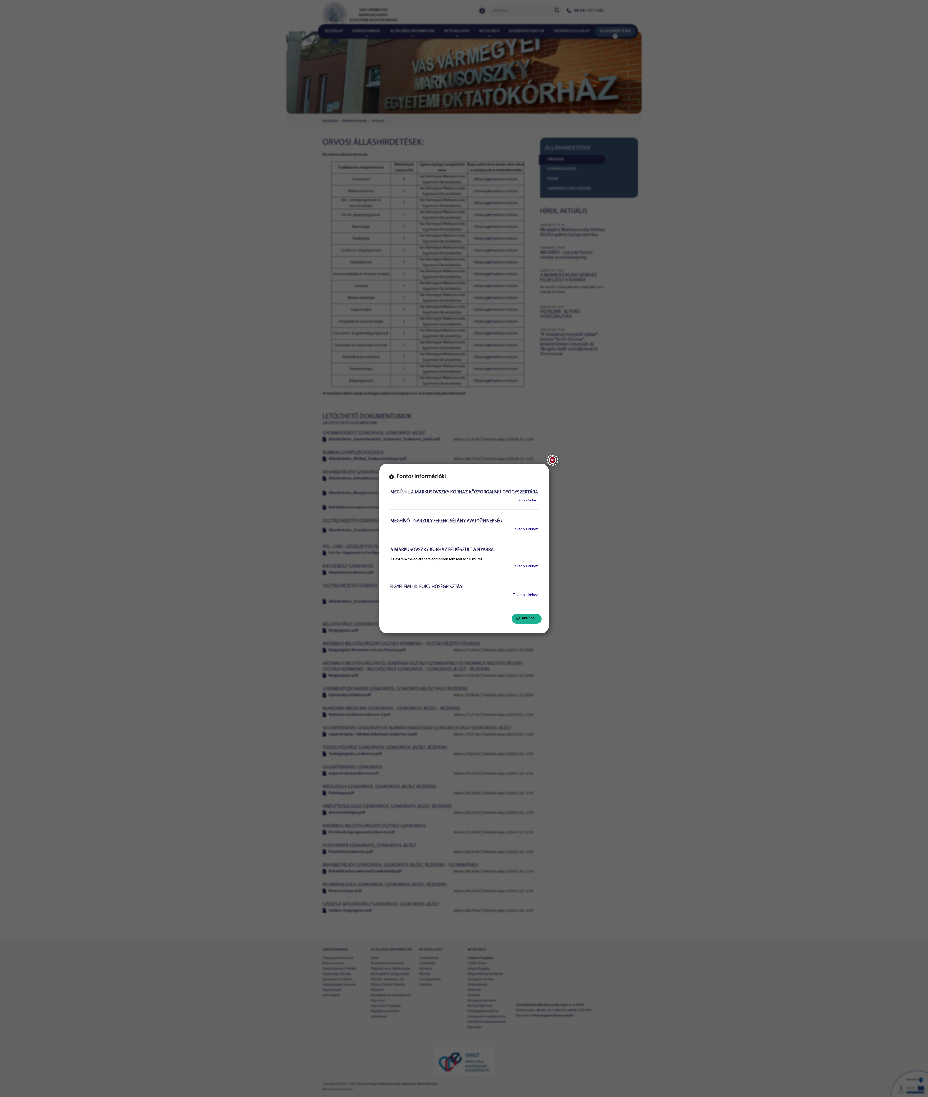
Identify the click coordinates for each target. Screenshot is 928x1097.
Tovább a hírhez (525, 500)
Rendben (529, 618)
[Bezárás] (552, 460)
